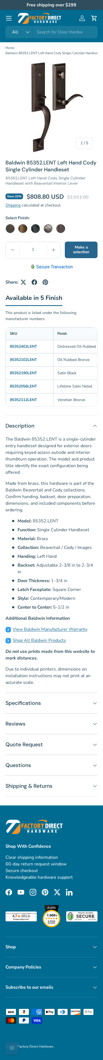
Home (9, 48)
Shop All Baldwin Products (39, 640)
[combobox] (51, 32)
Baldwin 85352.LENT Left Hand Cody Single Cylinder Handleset (53, 53)
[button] (94, 18)
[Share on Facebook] (34, 282)
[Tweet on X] (23, 282)
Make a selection (81, 250)
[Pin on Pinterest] (45, 282)
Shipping (13, 205)
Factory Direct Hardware (36, 1046)
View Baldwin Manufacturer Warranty (50, 629)
